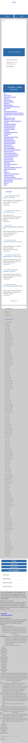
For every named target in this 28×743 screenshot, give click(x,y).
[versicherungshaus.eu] (14, 2)
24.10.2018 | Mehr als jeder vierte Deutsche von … (11, 211)
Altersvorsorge (7, 95)
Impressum (6, 130)
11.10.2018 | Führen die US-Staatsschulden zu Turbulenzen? (12, 255)
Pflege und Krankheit (7, 582)
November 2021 (9, 430)
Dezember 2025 (9, 338)
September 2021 (9, 434)
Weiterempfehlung (8, 180)
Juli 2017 (7, 532)
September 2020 (9, 457)
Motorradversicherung (9, 140)
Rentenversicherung (9, 161)
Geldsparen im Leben (9, 119)
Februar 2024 (8, 377)
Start (5, 94)
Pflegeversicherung (9, 151)
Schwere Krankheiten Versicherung (13, 167)
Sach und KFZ (6, 574)
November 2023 (9, 383)
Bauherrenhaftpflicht (9, 102)
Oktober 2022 (8, 408)
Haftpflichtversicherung (10, 126)
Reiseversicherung (8, 158)
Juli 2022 (7, 414)
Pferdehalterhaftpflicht (9, 148)
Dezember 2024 (9, 357)
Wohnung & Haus (8, 182)
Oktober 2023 (8, 385)
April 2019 (7, 491)
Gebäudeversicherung (9, 118)
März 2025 (7, 351)
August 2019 (8, 483)
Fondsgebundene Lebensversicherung (14, 113)
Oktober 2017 (8, 526)
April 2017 (7, 538)
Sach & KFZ (7, 166)
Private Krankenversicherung (11, 154)
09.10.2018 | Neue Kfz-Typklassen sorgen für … (10, 270)
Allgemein (7, 311)
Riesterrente (7, 162)
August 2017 (8, 530)
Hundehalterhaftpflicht (9, 129)
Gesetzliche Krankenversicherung (12, 121)
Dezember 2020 (9, 452)
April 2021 (7, 444)
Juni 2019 (7, 487)
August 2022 (8, 412)
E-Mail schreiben (10, 66)
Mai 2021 (7, 442)
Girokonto (6, 122)
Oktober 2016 (8, 550)
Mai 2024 (7, 371)
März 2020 (7, 469)
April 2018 (7, 514)
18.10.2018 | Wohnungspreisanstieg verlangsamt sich (13, 227)
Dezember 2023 (9, 381)
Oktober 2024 (8, 361)
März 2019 (7, 493)
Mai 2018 (7, 512)
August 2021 (8, 436)
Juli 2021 (7, 438)
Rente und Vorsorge (7, 586)
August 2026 (8, 322)
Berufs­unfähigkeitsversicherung (12, 106)
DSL (5, 110)
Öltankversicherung (9, 146)
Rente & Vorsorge (8, 159)
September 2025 (9, 344)
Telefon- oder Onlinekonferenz (11, 174)
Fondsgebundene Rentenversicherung (13, 114)
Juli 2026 (7, 324)
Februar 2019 (8, 495)
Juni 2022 (7, 416)
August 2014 (8, 552)
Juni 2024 (7, 369)
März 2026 (7, 332)
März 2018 (7, 516)
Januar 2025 (8, 355)
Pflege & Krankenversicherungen (12, 150)
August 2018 (8, 507)
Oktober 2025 (8, 342)
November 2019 (9, 477)
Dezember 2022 (9, 404)
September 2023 (9, 387)
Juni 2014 (7, 556)
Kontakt (6, 135)
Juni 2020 (7, 463)
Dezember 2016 (9, 546)
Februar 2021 (8, 448)
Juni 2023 (7, 393)
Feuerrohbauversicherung (10, 111)
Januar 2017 (8, 544)
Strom (5, 170)
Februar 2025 (8, 353)
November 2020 (9, 454)
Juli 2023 (7, 391)
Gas (5, 116)
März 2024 (7, 375)
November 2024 (9, 359)
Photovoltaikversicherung (10, 153)
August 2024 (8, 365)
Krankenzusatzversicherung (11, 137)
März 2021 (7, 446)
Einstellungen (11, 610)
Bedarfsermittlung (8, 105)
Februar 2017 (8, 542)
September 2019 (9, 481)
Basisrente (6, 98)
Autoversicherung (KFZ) (10, 97)
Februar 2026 (8, 334)
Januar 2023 (8, 402)
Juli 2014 (7, 554)
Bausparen (6, 103)
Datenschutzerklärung (6, 615)
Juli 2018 (7, 509)
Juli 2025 (7, 348)
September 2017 (9, 528)
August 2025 (8, 346)
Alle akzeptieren (15, 736)
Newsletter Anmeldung (9, 143)
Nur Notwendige (4, 610)
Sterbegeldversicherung (10, 169)
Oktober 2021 (8, 432)
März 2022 (7, 422)
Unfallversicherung (8, 175)
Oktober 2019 (8, 479)
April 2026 (7, 330)
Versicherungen (9, 315)
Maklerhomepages (8, 138)
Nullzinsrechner (8, 145)
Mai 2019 (7, 489)
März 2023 (7, 399)
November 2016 (9, 548)
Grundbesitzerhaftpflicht (10, 124)
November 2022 (9, 406)
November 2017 (9, 524)
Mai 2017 (7, 536)
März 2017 (7, 540)
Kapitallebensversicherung (10, 132)
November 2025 (9, 340)
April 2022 (7, 420)
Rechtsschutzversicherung (10, 156)
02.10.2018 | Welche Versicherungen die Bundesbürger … (12, 286)
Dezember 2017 (9, 522)
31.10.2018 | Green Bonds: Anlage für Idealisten (11, 196)
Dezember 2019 (9, 475)
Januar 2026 (8, 336)
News (5, 185)
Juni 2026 (7, 326)
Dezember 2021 (9, 428)
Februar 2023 (8, 401)
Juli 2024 (7, 367)
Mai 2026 (7, 328)
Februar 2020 (8, 471)
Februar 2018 (8, 518)
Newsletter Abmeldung (9, 142)
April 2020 (7, 467)
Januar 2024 (8, 379)
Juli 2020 (7, 461)
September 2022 (9, 410)
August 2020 (8, 459)
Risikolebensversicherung (10, 164)
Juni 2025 (7, 349)
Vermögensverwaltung (9, 177)
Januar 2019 (8, 497)
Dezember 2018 (9, 499)
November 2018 (9, 501)
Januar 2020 (8, 473)
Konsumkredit (7, 134)
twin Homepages (14, 570)
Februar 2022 (8, 424)
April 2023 (7, 397)
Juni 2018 (7, 510)
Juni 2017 (7, 534)
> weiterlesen (6, 205)
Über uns (6, 183)
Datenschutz (7, 108)
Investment (7, 313)
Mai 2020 (7, 465)
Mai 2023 (7, 395)
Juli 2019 (7, 485)
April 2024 (7, 373)
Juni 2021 (7, 440)
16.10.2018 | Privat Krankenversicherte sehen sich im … (12, 241)
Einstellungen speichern (5, 736)
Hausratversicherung (9, 127)
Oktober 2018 (8, 503)
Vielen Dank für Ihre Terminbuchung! (13, 178)
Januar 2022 (8, 426)
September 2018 (9, 505)
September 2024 (9, 363)
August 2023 (8, 389)
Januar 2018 (8, 520)
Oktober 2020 (8, 456)
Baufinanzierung (8, 100)
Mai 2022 (7, 418)
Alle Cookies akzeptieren (21, 610)
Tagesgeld (6, 172)
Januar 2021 (8, 450)
